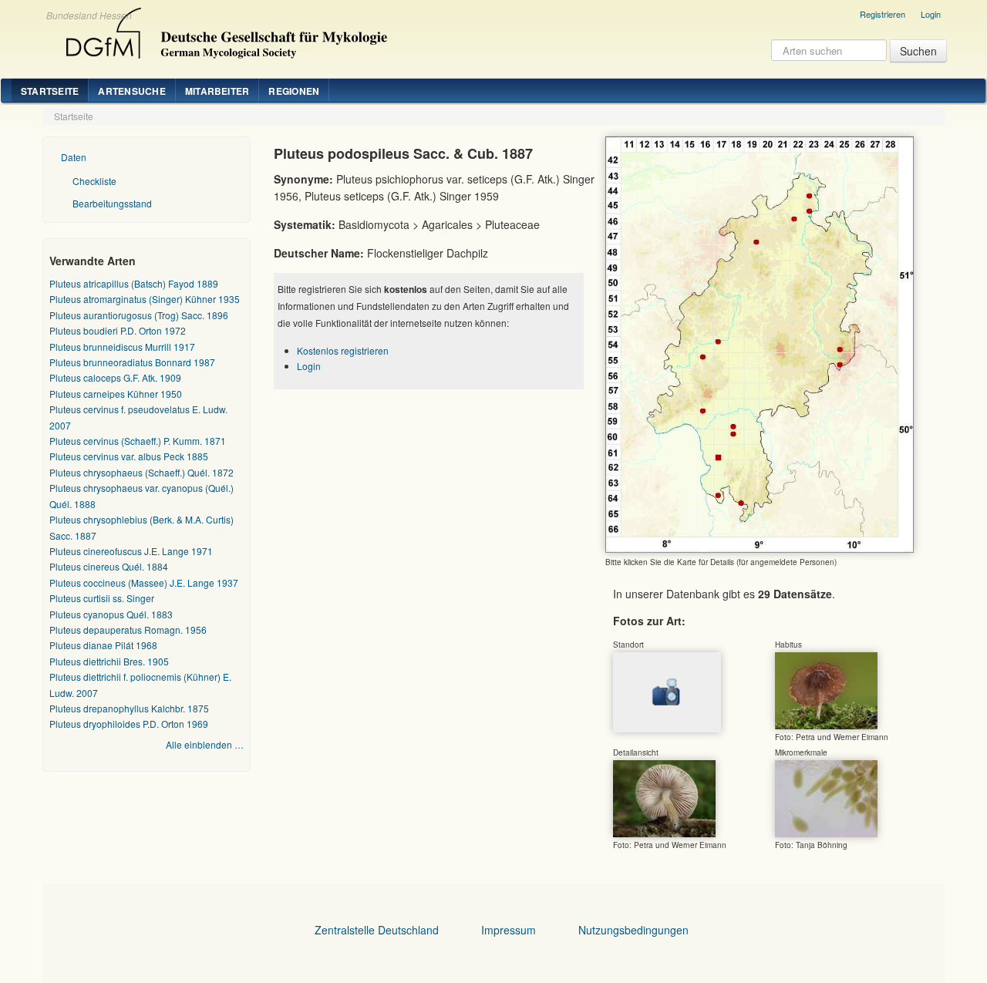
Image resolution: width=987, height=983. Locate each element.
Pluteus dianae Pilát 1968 (103, 644)
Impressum (508, 930)
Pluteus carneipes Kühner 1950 (115, 393)
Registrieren (882, 14)
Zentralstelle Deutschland (377, 930)
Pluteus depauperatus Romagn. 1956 (128, 629)
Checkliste (94, 180)
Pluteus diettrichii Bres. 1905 (109, 661)
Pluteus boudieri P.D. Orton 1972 (117, 330)
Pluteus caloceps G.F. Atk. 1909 (115, 377)
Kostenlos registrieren (343, 350)
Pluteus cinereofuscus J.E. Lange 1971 (131, 550)
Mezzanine (224, 29)
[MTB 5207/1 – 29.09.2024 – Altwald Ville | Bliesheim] (826, 689)
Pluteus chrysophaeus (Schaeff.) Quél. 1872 (141, 472)
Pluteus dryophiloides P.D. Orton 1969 (128, 723)
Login (931, 14)
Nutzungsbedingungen (633, 930)
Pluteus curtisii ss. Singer (101, 597)
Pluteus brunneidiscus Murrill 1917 (122, 346)
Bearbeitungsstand (112, 203)
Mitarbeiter (217, 91)
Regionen (293, 91)
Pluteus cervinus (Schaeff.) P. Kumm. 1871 (137, 440)
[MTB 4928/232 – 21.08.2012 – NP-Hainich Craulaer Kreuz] (664, 797)
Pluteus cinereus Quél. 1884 (108, 566)
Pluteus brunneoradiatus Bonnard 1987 (132, 362)
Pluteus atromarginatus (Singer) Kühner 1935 (144, 298)
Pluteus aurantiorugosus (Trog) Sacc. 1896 (138, 314)
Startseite (50, 91)
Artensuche (131, 91)
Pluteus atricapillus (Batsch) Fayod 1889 (133, 283)
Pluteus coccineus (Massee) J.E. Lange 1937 (143, 582)
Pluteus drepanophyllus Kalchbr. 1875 (129, 708)
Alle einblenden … (205, 744)
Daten (73, 156)
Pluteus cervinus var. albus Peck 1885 (128, 456)
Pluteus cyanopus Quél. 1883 (111, 614)
